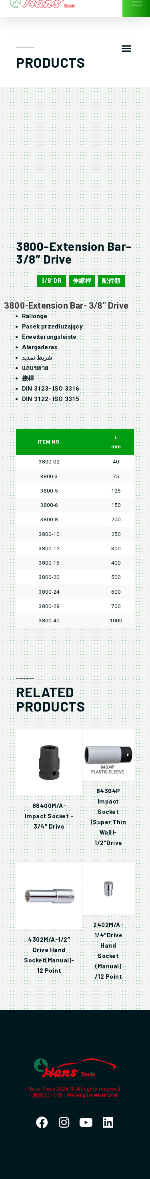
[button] (126, 48)
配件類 (111, 280)
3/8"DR (51, 280)
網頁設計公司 (48, 1095)
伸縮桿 (82, 280)
